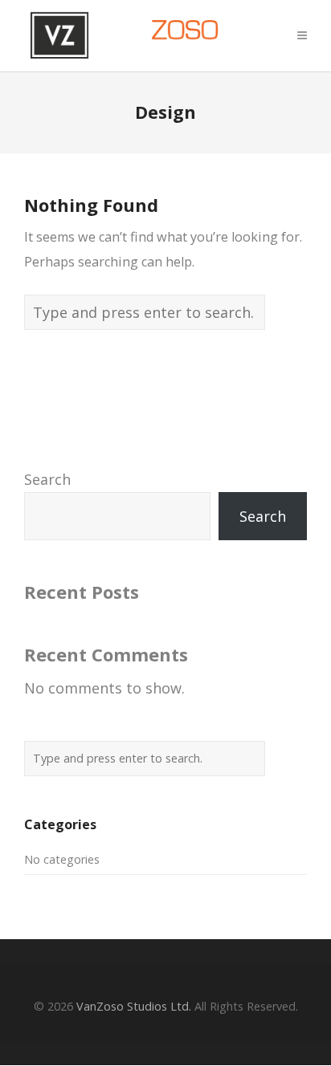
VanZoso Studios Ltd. (133, 1006)
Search (47, 479)
